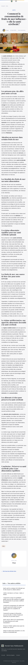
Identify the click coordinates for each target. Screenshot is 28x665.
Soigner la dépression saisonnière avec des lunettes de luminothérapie (14, 631)
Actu (7, 6)
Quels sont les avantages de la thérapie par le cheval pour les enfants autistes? (14, 588)
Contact (18, 655)
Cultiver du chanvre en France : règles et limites (13, 593)
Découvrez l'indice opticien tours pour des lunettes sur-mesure (13, 626)
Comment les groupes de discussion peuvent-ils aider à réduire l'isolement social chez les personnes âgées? (13, 615)
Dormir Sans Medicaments (14, 646)
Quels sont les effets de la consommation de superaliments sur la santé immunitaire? (13, 621)
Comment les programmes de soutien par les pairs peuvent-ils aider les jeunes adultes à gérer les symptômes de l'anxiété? (13, 608)
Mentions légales (11, 655)
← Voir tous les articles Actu (8, 571)
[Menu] (16, 1)
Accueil (3, 6)
